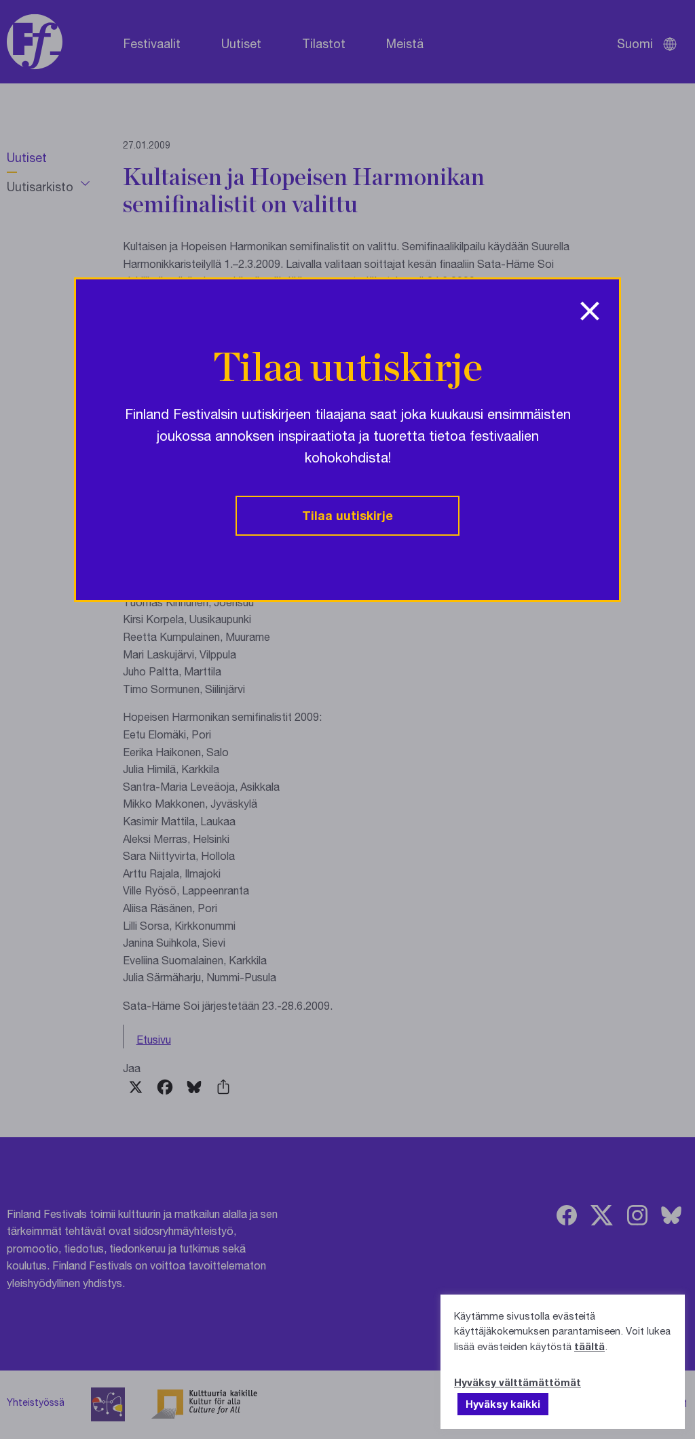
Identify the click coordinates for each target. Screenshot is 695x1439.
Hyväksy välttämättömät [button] (517, 1382)
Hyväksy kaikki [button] (503, 1404)
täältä (589, 1346)
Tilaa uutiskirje (347, 515)
